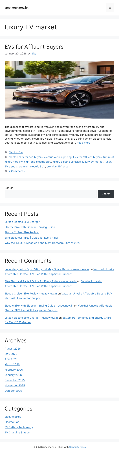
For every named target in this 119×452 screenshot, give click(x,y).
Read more (83, 142)
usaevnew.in (17, 7)
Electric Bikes (13, 416)
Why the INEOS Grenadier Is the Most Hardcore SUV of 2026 (43, 242)
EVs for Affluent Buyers (34, 46)
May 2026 (11, 353)
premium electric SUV (31, 166)
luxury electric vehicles (67, 161)
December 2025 (15, 380)
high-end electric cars (37, 161)
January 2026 (13, 374)
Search (9, 187)
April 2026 (11, 359)
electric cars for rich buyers (26, 157)
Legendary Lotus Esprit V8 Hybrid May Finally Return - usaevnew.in (47, 269)
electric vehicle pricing (58, 157)
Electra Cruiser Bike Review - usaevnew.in (31, 293)
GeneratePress (77, 447)
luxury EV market (92, 161)
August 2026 (13, 348)
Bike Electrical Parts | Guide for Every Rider (31, 237)
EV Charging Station (17, 432)
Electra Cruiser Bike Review (22, 232)
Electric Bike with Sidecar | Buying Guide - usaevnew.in (39, 305)
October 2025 (13, 390)
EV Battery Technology (19, 427)
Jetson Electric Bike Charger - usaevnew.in (31, 317)
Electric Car (16, 152)
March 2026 (12, 364)
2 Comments (17, 171)
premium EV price (57, 166)
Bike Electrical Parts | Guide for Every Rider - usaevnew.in (41, 281)
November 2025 (15, 385)
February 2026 (14, 369)
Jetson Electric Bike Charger (22, 221)
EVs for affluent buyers (87, 157)
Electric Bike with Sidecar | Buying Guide (30, 227)
